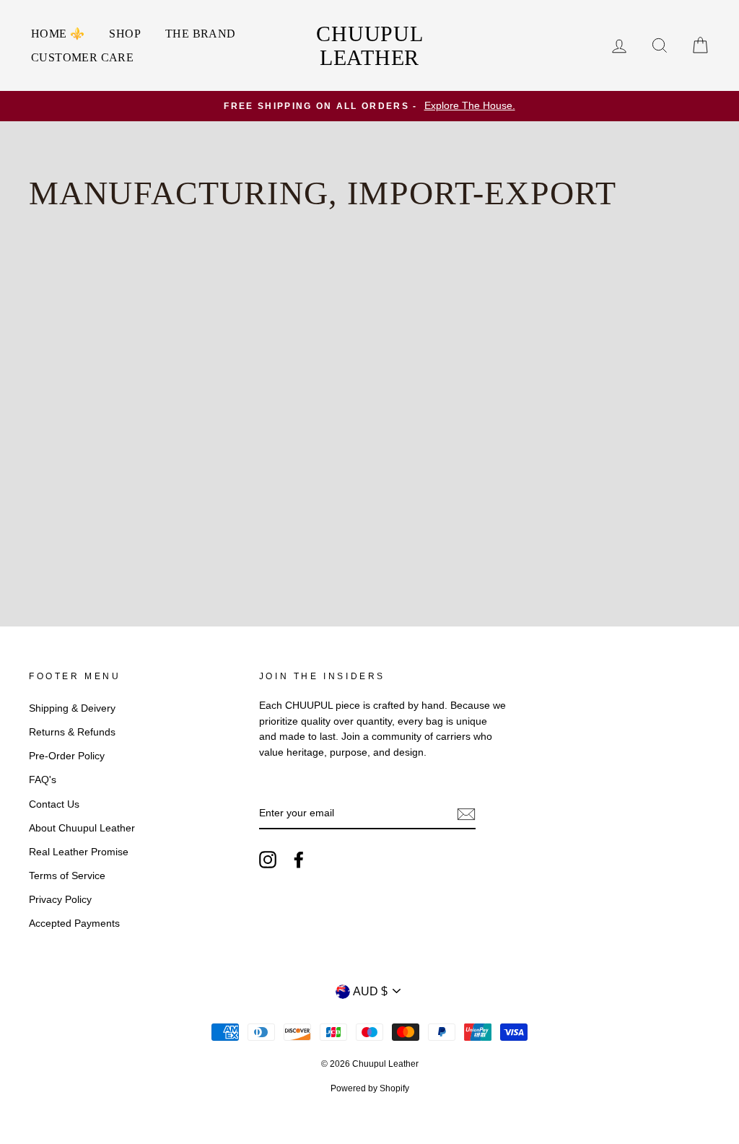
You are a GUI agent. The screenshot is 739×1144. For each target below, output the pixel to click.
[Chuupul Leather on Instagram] (267, 859)
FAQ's (42, 779)
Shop (125, 33)
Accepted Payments (74, 923)
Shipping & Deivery (72, 708)
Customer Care (82, 57)
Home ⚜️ (57, 33)
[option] (369, 106)
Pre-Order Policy (67, 756)
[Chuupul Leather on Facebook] (298, 859)
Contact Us (54, 804)
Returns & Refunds (72, 732)
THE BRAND (200, 33)
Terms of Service (67, 875)
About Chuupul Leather (82, 828)
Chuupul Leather (369, 45)
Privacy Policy (60, 899)
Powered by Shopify (370, 1088)
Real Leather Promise (78, 852)
